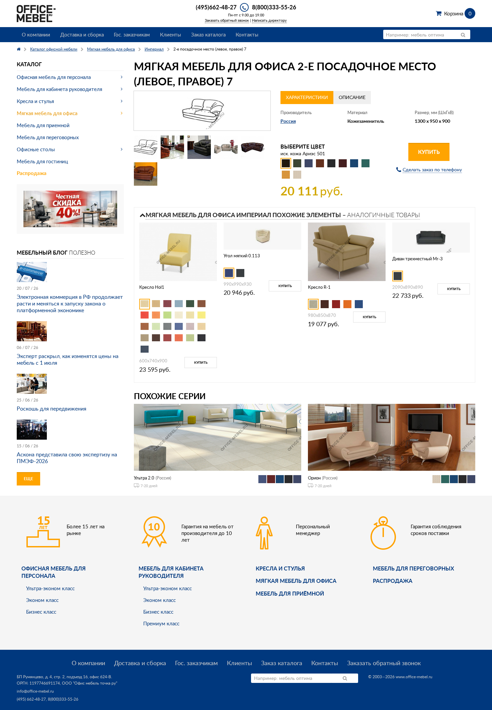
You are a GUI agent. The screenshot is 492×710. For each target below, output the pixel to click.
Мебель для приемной (43, 125)
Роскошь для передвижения (51, 408)
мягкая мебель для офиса (296, 581)
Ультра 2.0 (144, 478)
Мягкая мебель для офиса (47, 113)
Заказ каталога (208, 34)
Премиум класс (161, 623)
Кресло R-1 (319, 287)
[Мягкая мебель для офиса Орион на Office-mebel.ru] (391, 437)
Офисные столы (36, 149)
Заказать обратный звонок (227, 20)
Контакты (247, 34)
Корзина (457, 13)
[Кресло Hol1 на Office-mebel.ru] (178, 251)
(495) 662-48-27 (31, 699)
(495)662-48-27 (216, 7)
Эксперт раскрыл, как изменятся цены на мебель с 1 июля (67, 359)
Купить (429, 152)
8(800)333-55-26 (274, 7)
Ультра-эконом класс (50, 588)
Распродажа (32, 173)
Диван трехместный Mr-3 (417, 259)
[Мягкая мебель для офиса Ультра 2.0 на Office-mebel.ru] (217, 437)
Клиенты (170, 34)
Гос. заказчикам (132, 34)
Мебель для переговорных (48, 137)
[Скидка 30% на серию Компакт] (70, 208)
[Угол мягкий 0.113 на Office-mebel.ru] (262, 235)
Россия (288, 121)
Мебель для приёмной (290, 593)
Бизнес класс (41, 611)
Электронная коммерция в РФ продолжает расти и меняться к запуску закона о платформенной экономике (70, 303)
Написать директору (269, 20)
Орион (314, 478)
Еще (28, 478)
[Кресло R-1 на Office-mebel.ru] (347, 251)
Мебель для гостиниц (42, 161)
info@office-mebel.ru (35, 691)
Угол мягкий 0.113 (242, 256)
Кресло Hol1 (151, 287)
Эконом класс (42, 600)
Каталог (29, 64)
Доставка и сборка (82, 34)
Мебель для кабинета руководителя (59, 89)
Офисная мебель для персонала (54, 77)
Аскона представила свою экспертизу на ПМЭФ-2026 (67, 458)
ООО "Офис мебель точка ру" (89, 683)
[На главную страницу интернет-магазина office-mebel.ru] (36, 13)
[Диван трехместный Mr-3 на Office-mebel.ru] (431, 237)
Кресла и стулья (35, 101)
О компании (36, 34)
